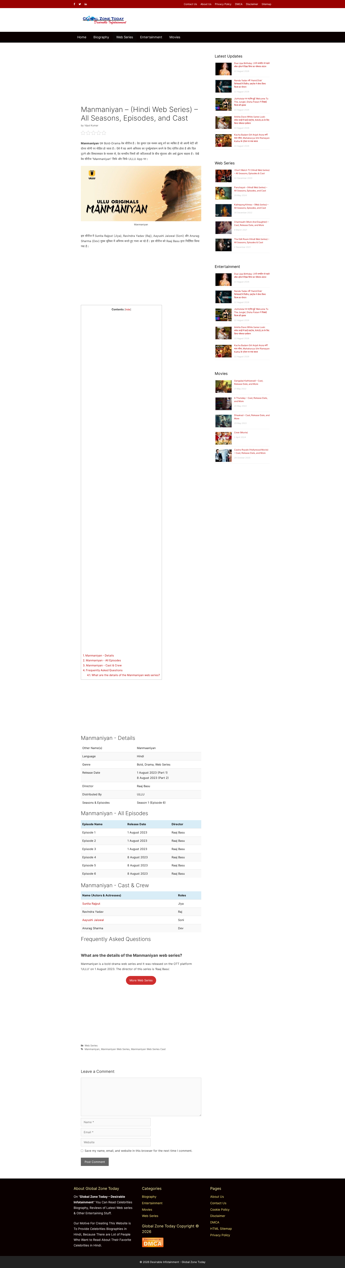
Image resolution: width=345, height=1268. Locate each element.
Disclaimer (252, 4)
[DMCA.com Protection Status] (153, 1246)
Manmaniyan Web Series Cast (148, 1049)
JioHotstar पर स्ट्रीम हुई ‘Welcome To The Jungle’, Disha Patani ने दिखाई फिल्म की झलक (251, 101)
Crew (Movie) (241, 432)
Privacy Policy (223, 4)
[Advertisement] (141, 71)
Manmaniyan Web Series (115, 1049)
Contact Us (190, 4)
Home (81, 37)
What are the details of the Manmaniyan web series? (123, 675)
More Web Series (141, 980)
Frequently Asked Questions (103, 670)
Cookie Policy (219, 1209)
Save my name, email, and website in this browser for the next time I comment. (138, 1150)
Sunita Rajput (91, 903)
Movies (174, 37)
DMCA (238, 4)
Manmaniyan (92, 1049)
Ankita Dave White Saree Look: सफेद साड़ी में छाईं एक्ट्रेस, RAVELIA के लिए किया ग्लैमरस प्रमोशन (251, 120)
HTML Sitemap (221, 1228)
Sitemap (266, 4)
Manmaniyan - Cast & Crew (102, 665)
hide (127, 309)
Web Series (124, 37)
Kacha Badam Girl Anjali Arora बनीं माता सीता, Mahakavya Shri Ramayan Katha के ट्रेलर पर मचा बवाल (252, 138)
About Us (206, 4)
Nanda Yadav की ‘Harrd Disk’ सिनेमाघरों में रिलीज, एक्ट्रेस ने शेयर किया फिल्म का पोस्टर (250, 83)
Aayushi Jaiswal (93, 920)
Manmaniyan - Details (98, 655)
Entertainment (151, 37)
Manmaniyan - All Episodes (102, 660)
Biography (101, 37)
